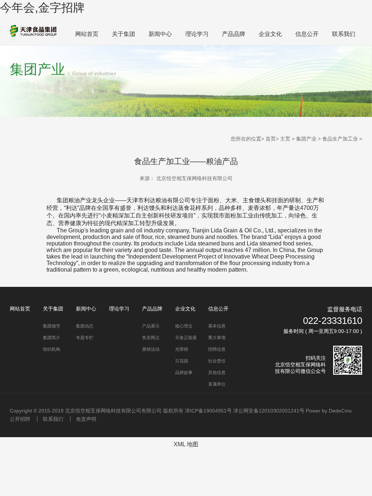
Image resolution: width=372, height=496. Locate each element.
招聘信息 (217, 349)
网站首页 (86, 34)
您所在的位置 (246, 139)
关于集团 (123, 34)
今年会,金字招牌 (42, 7)
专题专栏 (84, 337)
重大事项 (217, 337)
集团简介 (51, 337)
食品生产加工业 (340, 139)
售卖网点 (150, 337)
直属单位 (217, 384)
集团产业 (306, 139)
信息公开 (307, 34)
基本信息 (217, 326)
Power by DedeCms (329, 411)
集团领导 (51, 326)
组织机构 (51, 349)
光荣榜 (181, 349)
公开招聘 (20, 419)
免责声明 (86, 419)
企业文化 (270, 34)
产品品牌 (233, 34)
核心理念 (184, 326)
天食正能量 (186, 337)
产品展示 (150, 326)
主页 (285, 139)
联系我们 (343, 34)
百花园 (181, 360)
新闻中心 (160, 34)
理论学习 (197, 34)
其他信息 (217, 372)
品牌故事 (184, 372)
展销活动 (150, 349)
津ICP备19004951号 (208, 411)
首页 (271, 139)
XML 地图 (186, 444)
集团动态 (84, 326)
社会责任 (217, 360)
